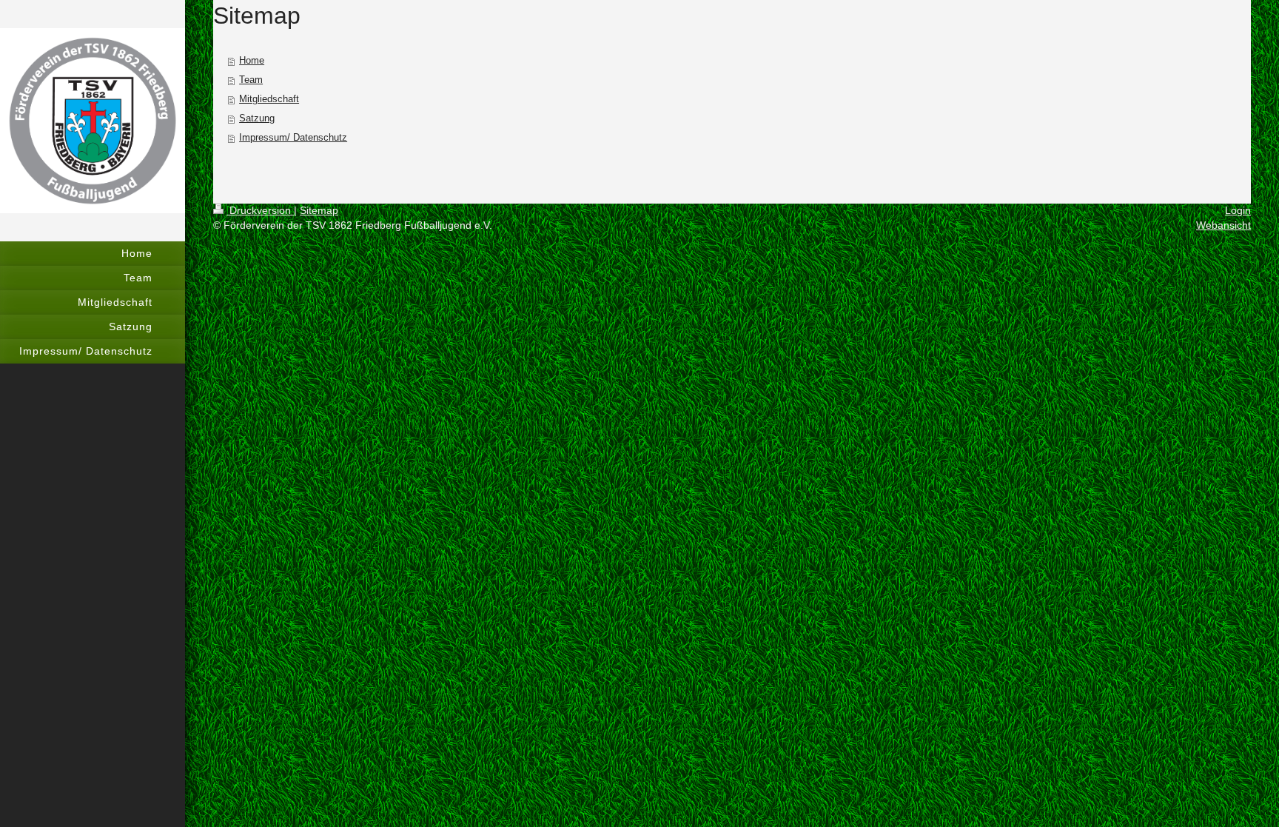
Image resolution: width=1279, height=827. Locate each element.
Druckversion (260, 210)
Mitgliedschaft (269, 98)
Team (251, 79)
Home (251, 60)
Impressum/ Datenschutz (293, 137)
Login (1238, 210)
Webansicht (1223, 225)
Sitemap (319, 210)
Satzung (257, 118)
